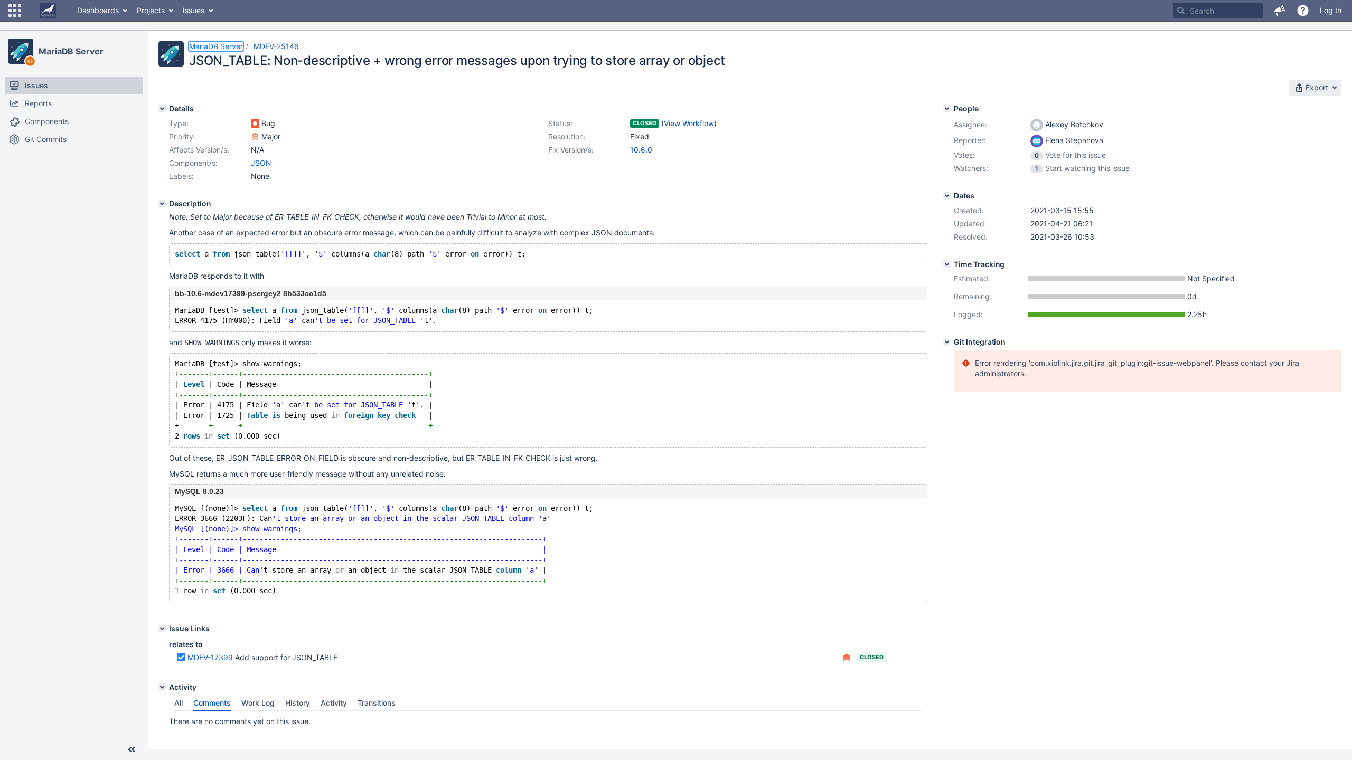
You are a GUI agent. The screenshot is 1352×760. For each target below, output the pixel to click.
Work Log (258, 702)
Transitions (377, 702)
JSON (261, 162)
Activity (334, 702)
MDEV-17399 (210, 657)
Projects (151, 10)
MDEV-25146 (276, 46)
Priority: (182, 136)
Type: (179, 123)
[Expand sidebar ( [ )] (131, 749)
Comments (212, 702)
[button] (14, 10)
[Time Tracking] (947, 264)
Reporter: (970, 140)
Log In (1330, 10)
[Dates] (947, 196)
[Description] (162, 203)
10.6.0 (641, 149)
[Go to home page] (48, 10)
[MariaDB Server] (20, 51)
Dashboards (98, 10)
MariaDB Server (71, 51)
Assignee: (970, 124)
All (178, 702)
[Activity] (162, 687)
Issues (193, 10)
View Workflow (689, 123)
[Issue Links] (162, 628)
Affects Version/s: (199, 149)
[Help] (1303, 10)
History (297, 702)
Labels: (181, 176)
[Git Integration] (947, 342)
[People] (947, 108)
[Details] (162, 108)
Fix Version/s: (571, 149)
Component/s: (193, 162)
